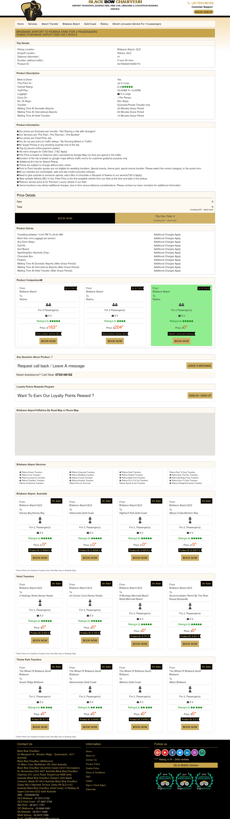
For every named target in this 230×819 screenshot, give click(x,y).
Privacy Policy (93, 764)
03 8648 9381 (43, 808)
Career (89, 780)
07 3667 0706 (44, 801)
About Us (90, 755)
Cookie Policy (92, 768)
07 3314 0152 (42, 798)
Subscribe (91, 789)
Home (89, 751)
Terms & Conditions (95, 772)
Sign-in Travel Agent (96, 785)
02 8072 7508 (41, 815)
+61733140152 (202, 2)
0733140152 (63, 374)
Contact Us (91, 759)
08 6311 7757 (37, 805)
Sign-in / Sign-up (203, 11)
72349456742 (31, 794)
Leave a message (199, 365)
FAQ (88, 776)
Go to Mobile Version (186, 765)
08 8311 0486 (40, 811)
